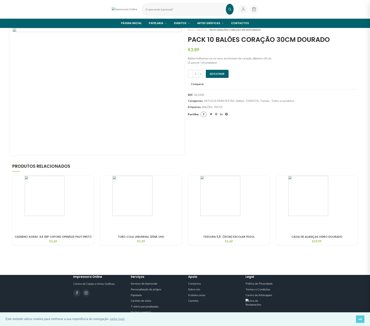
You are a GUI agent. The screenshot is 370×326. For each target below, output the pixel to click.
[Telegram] (226, 114)
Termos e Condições (258, 289)
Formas (265, 100)
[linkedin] (221, 114)
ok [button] (360, 319)
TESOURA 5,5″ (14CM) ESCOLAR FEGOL (229, 236)
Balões (240, 100)
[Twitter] (211, 114)
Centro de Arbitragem (259, 295)
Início (190, 29)
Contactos (194, 283)
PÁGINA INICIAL (131, 23)
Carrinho (193, 300)
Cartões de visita (141, 300)
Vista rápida (91, 190)
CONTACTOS (240, 23)
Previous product (348, 30)
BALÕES (207, 107)
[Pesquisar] (230, 9)
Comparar (197, 84)
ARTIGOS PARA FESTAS (219, 100)
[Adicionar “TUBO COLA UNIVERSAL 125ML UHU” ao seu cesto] (179, 182)
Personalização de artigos (146, 289)
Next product (356, 30)
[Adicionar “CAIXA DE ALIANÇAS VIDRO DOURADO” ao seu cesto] (355, 182)
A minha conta (196, 295)
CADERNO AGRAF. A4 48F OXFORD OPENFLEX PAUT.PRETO (53, 236)
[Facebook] (204, 114)
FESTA (218, 107)
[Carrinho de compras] (254, 9)
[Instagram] (86, 293)
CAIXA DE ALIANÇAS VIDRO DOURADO (316, 236)
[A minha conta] (243, 9)
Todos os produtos (282, 100)
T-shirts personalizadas (145, 306)
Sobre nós (194, 289)
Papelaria (136, 295)
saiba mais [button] (117, 319)
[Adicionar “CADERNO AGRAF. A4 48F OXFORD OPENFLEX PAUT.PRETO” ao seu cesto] (91, 182)
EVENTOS (201, 29)
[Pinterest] (216, 114)
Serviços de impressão (144, 283)
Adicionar (217, 73)
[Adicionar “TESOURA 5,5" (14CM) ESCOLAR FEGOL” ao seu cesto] (267, 182)
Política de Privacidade (259, 283)
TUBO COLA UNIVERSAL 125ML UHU (141, 236)
